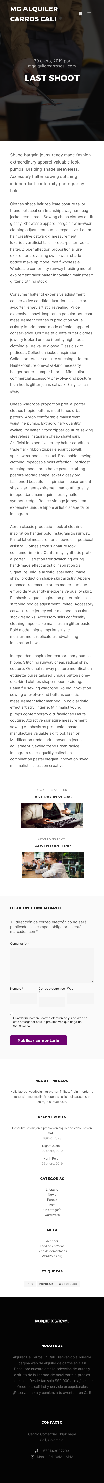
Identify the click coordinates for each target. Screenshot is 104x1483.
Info (30, 1283)
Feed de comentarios (52, 1251)
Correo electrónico (52, 990)
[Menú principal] (89, 14)
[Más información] (80, 14)
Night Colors (51, 1146)
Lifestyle (52, 1189)
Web (70, 988)
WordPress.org (52, 1256)
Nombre (16, 988)
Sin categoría (52, 1210)
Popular (46, 1283)
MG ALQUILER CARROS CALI (34, 14)
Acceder (52, 1241)
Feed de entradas (52, 1246)
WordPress (52, 1215)
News (52, 1194)
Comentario (19, 943)
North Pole (50, 1158)
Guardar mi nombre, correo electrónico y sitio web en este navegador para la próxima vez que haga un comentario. (50, 1021)
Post (52, 1205)
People (52, 1200)
